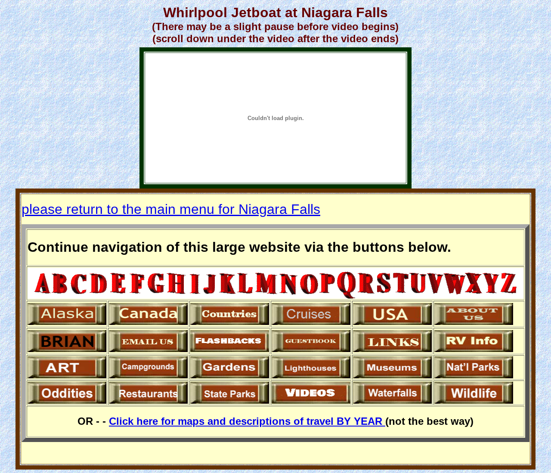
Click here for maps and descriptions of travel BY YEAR (247, 421)
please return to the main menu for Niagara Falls (171, 209)
